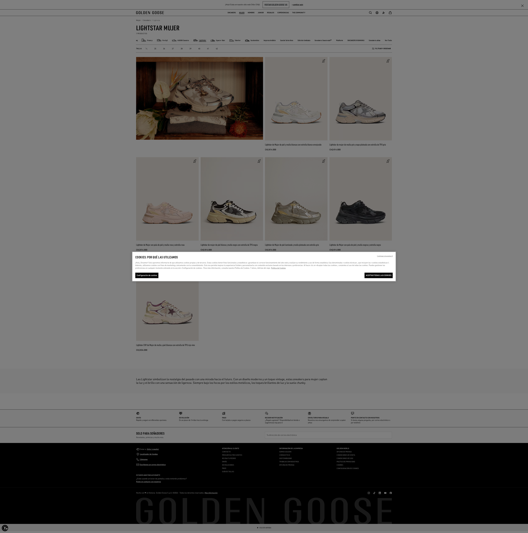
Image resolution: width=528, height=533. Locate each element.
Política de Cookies (278, 268)
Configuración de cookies (147, 275)
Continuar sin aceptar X (385, 256)
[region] (264, 266)
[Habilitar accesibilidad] (5, 528)
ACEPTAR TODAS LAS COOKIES (378, 275)
